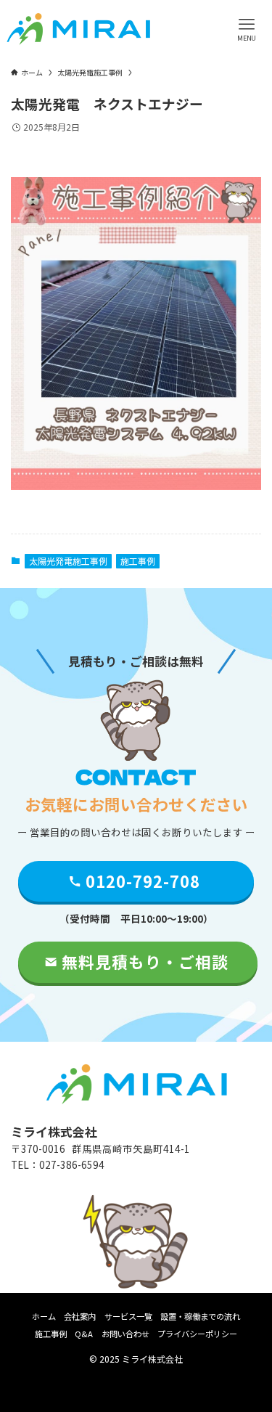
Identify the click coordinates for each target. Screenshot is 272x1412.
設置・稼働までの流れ (200, 1316)
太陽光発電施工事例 (68, 561)
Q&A (84, 1333)
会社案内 (80, 1316)
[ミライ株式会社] (78, 29)
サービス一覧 (128, 1316)
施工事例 (137, 561)
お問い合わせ (125, 1333)
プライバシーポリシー (197, 1333)
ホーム (44, 1316)
